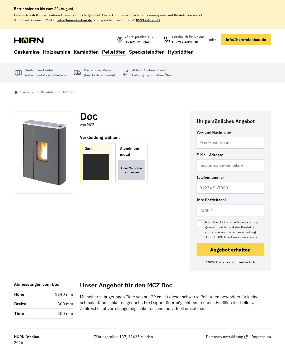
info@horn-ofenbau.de (74, 20)
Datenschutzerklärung (241, 222)
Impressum (261, 336)
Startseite (27, 92)
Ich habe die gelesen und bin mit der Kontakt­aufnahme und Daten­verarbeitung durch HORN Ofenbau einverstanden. (232, 229)
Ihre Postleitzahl (211, 199)
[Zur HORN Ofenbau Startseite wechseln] (29, 39)
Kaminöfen (86, 51)
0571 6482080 (148, 20)
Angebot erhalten (230, 249)
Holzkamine (56, 51)
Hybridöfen (181, 51)
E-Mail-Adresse (210, 154)
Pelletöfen (114, 51)
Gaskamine (27, 51)
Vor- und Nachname (214, 132)
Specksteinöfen (147, 51)
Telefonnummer (210, 177)
